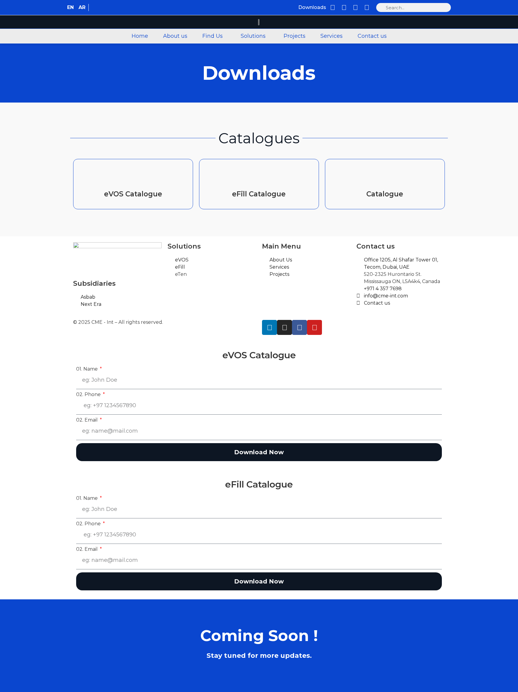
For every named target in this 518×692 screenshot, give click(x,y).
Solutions (253, 36)
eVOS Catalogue (133, 194)
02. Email (87, 420)
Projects (294, 36)
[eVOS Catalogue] (133, 175)
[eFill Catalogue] (259, 175)
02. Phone (89, 394)
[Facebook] (355, 7)
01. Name (87, 369)
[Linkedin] (332, 7)
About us (175, 36)
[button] (214, 36)
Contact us (372, 36)
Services (331, 36)
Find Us (212, 36)
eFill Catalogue (259, 194)
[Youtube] (366, 7)
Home (140, 36)
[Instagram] (344, 7)
